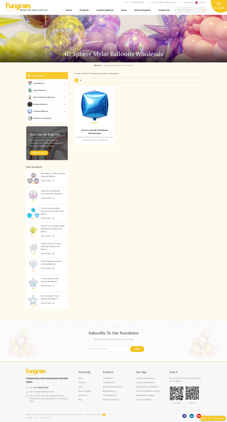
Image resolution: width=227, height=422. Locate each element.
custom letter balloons (145, 383)
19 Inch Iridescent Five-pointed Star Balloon (50, 280)
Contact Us (164, 10)
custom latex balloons (145, 378)
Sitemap (29, 418)
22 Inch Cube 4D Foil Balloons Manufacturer (94, 131)
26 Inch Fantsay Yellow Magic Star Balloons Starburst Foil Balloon (53, 229)
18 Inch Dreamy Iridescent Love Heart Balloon (51, 263)
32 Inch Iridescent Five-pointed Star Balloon (50, 297)
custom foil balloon (144, 400)
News (124, 10)
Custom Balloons (105, 10)
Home (69, 10)
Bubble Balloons (41, 104)
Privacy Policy (46, 418)
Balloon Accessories (42, 118)
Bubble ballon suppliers (145, 395)
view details (46, 181)
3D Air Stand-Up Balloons (44, 97)
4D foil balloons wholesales (147, 387)
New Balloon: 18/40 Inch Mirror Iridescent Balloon (53, 175)
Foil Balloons (39, 83)
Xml (36, 418)
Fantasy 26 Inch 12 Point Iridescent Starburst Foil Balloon (51, 246)
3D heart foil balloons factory (148, 391)
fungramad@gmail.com (167, 2)
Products (84, 10)
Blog (80, 400)
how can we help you (45, 134)
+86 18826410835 (136, 2)
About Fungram (142, 10)
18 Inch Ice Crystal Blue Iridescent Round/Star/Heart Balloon (52, 211)
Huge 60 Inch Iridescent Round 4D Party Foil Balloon (52, 192)
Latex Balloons (40, 90)
